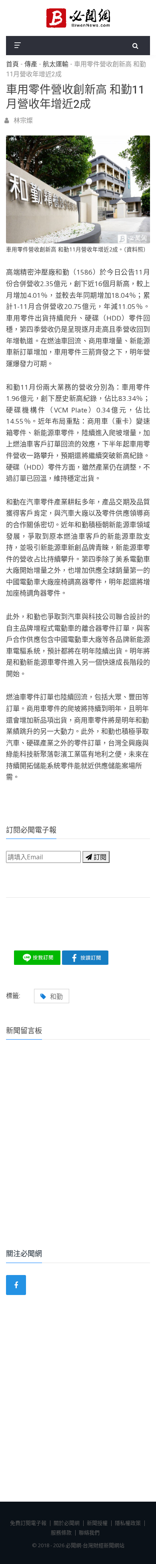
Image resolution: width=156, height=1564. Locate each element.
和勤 (56, 996)
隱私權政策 (128, 1522)
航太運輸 (55, 64)
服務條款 (61, 1532)
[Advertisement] (78, 1155)
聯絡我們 (89, 1532)
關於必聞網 (67, 1522)
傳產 (30, 64)
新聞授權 (97, 1522)
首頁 (12, 64)
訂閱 (99, 857)
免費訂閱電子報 (28, 1522)
